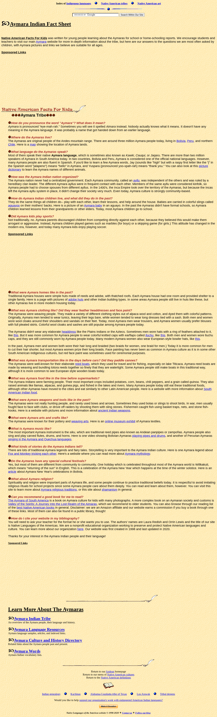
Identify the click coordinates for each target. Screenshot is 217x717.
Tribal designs (167, 694)
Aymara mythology (137, 453)
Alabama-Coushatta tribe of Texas (108, 694)
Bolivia (180, 141)
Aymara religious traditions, (59, 489)
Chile (11, 144)
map (33, 144)
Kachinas (76, 694)
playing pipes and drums (148, 435)
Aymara (41, 41)
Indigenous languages (78, 3)
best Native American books (35, 507)
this (16, 335)
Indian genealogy (51, 694)
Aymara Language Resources (39, 629)
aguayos (14, 205)
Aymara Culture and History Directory (48, 640)
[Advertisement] (63, 32)
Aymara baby (93, 205)
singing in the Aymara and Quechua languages (39, 439)
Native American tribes (114, 3)
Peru (190, 141)
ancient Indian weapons (114, 410)
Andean (110, 671)
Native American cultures (120, 674)
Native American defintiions (116, 677)
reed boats (82, 364)
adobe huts (75, 299)
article (12, 471)
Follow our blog (143, 713)
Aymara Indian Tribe (32, 618)
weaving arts (79, 421)
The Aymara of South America (28, 500)
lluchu (149, 335)
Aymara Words (27, 651)
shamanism (109, 489)
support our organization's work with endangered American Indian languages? (121, 700)
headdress (69, 331)
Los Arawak (143, 694)
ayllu (136, 180)
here (80, 529)
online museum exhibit (120, 421)
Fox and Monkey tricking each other (32, 453)
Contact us (127, 713)
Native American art (149, 3)
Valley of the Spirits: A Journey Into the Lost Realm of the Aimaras (52, 504)
